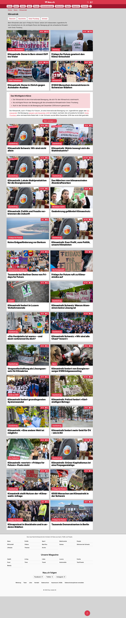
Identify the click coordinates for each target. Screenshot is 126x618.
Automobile (62, 562)
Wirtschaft (10, 544)
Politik (26, 541)
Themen (27, 547)
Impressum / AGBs (56, 582)
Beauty (9, 565)
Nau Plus (44, 544)
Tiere (26, 562)
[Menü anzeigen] (91, 2)
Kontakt (36, 582)
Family (79, 559)
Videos (27, 544)
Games (61, 544)
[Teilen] (87, 613)
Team (25, 582)
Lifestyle (9, 547)
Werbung (18, 582)
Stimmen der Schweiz (83, 544)
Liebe (43, 559)
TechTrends (80, 562)
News (15, 10)
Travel (44, 562)
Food (8, 562)
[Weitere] (90, 6)
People (79, 541)
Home (10, 10)
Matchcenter (63, 541)
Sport (43, 541)
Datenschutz (45, 582)
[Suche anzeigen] (88, 2)
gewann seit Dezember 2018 (39, 113)
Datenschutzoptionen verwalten (74, 582)
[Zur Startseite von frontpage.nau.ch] (50, 2)
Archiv (44, 547)
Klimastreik (23, 10)
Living (26, 559)
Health (9, 559)
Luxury (61, 559)
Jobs (30, 582)
